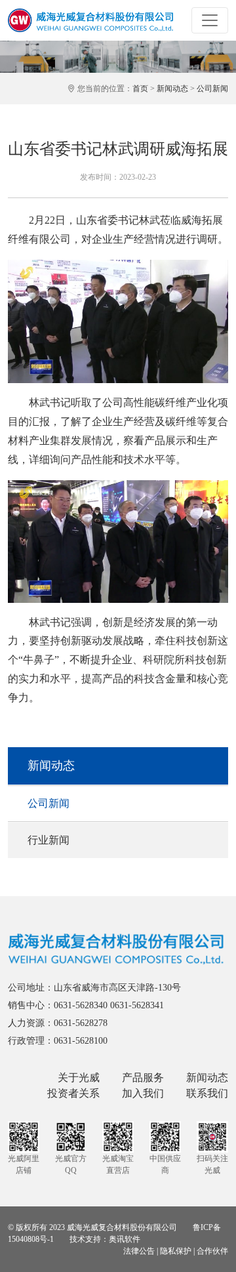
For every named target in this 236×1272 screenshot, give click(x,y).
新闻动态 (172, 88)
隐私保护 (175, 1251)
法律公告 (139, 1251)
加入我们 (143, 1093)
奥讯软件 (124, 1239)
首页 (140, 88)
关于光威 (79, 1077)
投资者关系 (73, 1093)
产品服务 (143, 1077)
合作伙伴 (212, 1251)
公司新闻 (212, 88)
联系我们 (207, 1093)
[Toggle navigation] (209, 20)
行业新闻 (48, 840)
